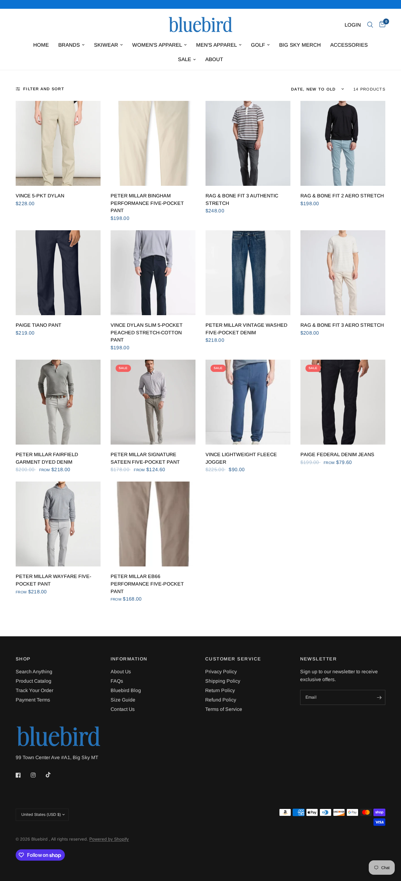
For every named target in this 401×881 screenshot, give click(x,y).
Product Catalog (33, 681)
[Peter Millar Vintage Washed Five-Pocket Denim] (248, 272)
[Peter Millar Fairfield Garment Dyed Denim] (58, 402)
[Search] (370, 25)
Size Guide (123, 699)
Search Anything (34, 671)
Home (41, 45)
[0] (380, 25)
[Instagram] (37, 775)
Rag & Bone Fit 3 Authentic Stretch (242, 199)
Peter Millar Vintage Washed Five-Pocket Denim (246, 328)
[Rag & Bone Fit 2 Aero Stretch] (342, 143)
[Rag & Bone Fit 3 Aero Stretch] (342, 272)
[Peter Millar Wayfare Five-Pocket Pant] (58, 524)
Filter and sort (43, 89)
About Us (121, 671)
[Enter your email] (379, 697)
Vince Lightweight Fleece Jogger (241, 458)
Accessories (349, 45)
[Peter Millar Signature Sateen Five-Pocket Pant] (153, 402)
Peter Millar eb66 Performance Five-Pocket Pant (147, 584)
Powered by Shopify (109, 839)
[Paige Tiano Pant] (58, 272)
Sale (184, 59)
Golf (258, 45)
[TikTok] (53, 775)
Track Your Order (34, 690)
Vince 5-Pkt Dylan (40, 195)
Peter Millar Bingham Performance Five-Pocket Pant (147, 203)
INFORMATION (129, 659)
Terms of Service (223, 709)
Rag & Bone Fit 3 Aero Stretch (342, 325)
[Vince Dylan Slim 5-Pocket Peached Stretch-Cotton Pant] (153, 272)
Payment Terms (33, 699)
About (214, 59)
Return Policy (220, 690)
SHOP (23, 659)
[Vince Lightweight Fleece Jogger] (248, 402)
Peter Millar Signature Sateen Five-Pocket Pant (145, 458)
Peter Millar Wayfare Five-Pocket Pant (53, 580)
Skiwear (106, 45)
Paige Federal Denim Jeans (337, 454)
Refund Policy (220, 699)
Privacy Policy (221, 671)
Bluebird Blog (126, 690)
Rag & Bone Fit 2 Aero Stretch (342, 195)
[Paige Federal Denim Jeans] (342, 402)
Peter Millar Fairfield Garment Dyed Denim (47, 458)
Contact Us (123, 709)
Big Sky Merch (300, 45)
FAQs (117, 681)
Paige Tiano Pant (38, 325)
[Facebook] (22, 775)
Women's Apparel (157, 45)
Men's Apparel (216, 45)
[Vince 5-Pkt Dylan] (58, 143)
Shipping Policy (222, 681)
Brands (69, 45)
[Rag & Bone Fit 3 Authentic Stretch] (248, 143)
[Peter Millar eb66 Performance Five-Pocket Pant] (153, 524)
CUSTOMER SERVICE (233, 659)
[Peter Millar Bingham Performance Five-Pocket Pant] (153, 143)
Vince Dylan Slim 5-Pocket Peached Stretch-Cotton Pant (147, 332)
